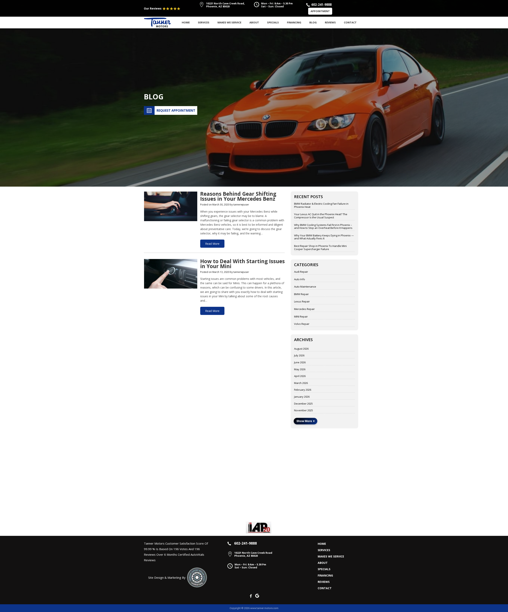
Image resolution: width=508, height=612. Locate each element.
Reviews (330, 22)
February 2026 (302, 389)
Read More (212, 244)
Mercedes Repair (304, 309)
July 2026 (299, 355)
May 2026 (299, 369)
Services (203, 22)
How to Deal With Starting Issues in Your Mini (242, 264)
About (254, 22)
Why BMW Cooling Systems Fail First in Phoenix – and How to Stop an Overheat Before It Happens (323, 227)
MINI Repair (301, 316)
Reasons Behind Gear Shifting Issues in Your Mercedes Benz (238, 196)
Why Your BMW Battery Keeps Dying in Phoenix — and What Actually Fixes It (324, 237)
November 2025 (303, 410)
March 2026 (301, 383)
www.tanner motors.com (264, 608)
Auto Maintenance (305, 286)
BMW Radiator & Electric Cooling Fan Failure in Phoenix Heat (321, 205)
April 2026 (300, 376)
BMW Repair (301, 294)
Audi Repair (301, 271)
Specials (273, 22)
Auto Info (299, 279)
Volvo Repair (301, 324)
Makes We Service (229, 22)
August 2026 (301, 348)
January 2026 (302, 396)
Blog (313, 22)
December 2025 (303, 403)
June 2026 (300, 362)
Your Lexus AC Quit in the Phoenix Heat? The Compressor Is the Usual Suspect (320, 216)
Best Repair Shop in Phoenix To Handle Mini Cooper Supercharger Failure (320, 248)
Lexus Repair (302, 301)
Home (186, 22)
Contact (350, 22)
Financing (294, 22)
